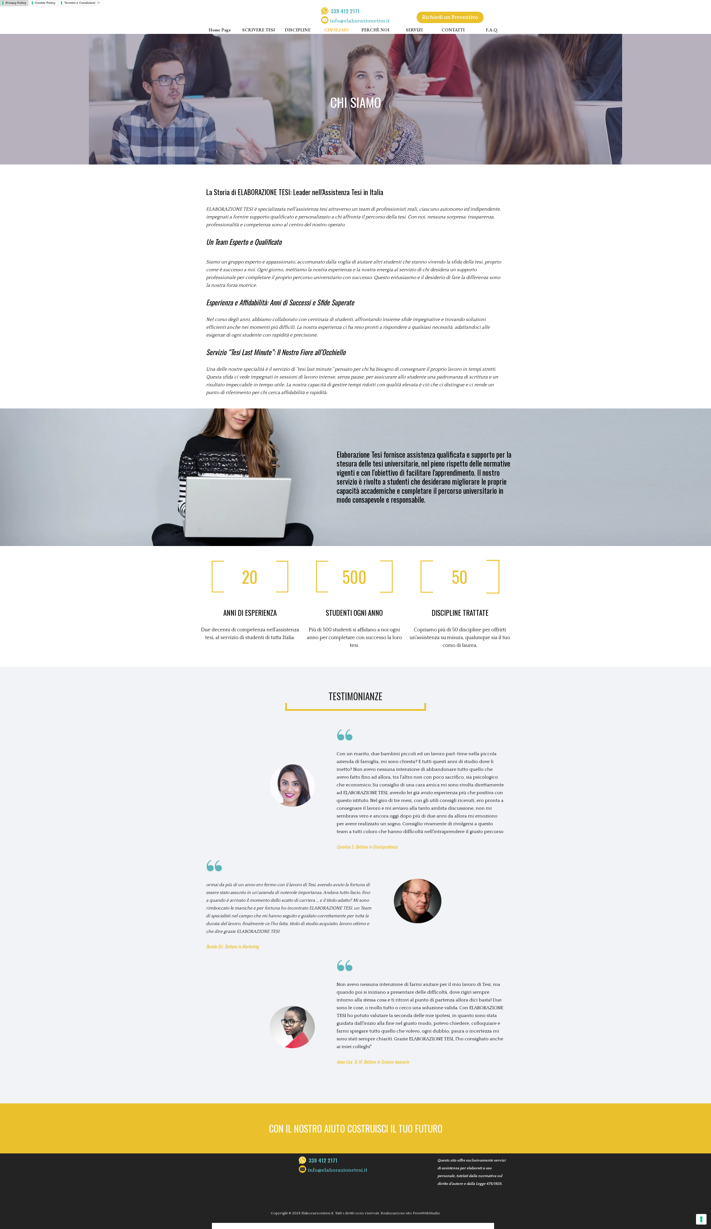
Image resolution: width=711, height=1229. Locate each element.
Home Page (220, 30)
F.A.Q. (492, 30)
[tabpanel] (365, 16)
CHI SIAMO (336, 30)
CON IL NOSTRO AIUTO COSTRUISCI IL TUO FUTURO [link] (355, 1128)
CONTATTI (453, 30)
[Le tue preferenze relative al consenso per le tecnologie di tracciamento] (701, 1219)
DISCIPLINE (298, 30)
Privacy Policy (16, 3)
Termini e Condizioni (79, 3)
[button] (360, 21)
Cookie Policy (45, 3)
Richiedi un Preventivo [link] (450, 17)
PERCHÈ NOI (375, 30)
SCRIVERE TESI (258, 30)
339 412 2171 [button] (345, 11)
